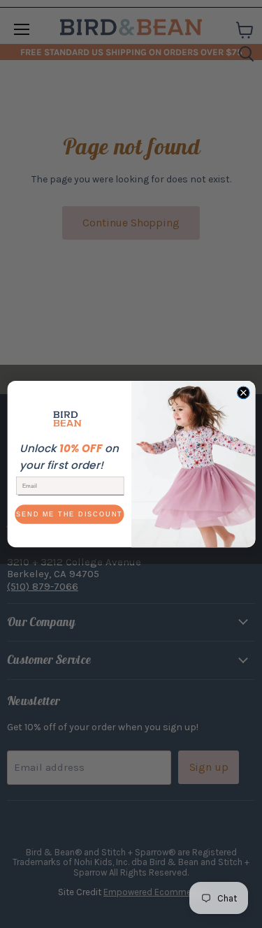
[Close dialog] (243, 392)
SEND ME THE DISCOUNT (68, 514)
